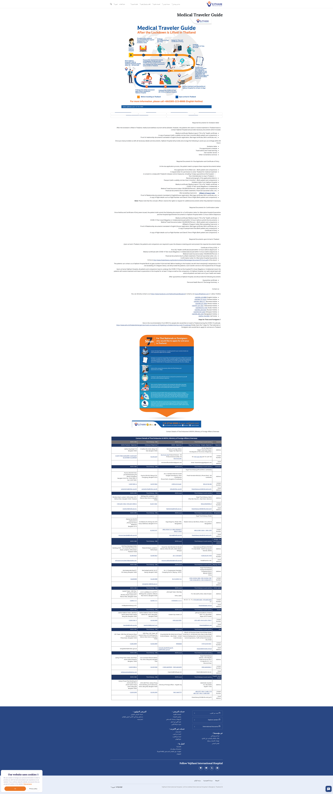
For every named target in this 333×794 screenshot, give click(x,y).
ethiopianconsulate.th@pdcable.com (125, 561)
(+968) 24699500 (167, 667)
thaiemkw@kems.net (206, 625)
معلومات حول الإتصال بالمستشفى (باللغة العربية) (169, 751)
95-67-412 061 (178, 459)
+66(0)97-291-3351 (198, 306)
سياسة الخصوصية (208, 781)
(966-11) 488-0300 (204, 693)
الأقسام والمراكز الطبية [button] (145, 4)
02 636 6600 (154, 620)
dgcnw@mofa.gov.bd (175, 535)
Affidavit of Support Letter (207, 193)
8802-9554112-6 (167, 530)
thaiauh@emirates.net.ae (204, 649)
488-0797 (198, 692)
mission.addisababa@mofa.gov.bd (172, 561)
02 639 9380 (154, 667)
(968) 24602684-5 (206, 667)
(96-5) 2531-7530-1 (206, 620)
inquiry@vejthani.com (202, 294)
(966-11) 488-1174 (206, 692)
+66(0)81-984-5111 (200, 302)
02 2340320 (133, 458)
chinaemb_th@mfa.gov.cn (149, 584)
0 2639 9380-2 (133, 667)
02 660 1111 (154, 601)
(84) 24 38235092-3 (206, 504)
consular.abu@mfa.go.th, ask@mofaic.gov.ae (166, 649)
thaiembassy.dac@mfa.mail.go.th (201, 535)
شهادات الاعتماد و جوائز (213, 741)
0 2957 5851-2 (133, 484)
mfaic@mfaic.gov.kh (176, 489)
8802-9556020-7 (177, 530)
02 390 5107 (153, 530)
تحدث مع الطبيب (176, 737)
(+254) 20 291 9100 (206, 556)
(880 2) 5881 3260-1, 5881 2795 (203, 530)
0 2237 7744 (119, 456)
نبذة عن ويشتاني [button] (176, 4)
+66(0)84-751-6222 (200, 300)
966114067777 (177, 692)
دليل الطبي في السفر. (176, 722)
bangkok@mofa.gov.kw (130, 625)
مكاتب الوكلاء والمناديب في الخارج (210, 738)
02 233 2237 (154, 457)
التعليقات (179, 754)
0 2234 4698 (126, 456)
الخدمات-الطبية (177, 714)
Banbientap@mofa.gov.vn (173, 509)
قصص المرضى (215, 743)
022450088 (134, 579)
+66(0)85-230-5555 (200, 310)
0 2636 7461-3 (133, 620)
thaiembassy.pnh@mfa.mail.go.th (201, 489)
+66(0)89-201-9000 (201, 304)
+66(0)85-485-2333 (198, 314)
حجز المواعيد (122, 4)
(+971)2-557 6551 (206, 644)
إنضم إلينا (178, 746)
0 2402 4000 (133, 644)
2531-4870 (197, 620)
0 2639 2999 (133, 692)
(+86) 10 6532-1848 (194, 578)
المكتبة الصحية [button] (134, 4)
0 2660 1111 (133, 601)
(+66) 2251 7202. (121, 504)
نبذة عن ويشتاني (215, 736)
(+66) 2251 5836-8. (131, 504)
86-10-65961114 (176, 579)
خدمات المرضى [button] (166, 4)
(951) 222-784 (198, 457)
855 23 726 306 (207, 484)
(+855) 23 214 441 (176, 484)
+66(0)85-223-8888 (201, 298)
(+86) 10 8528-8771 (206, 580)
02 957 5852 (154, 484)
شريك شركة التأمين (176, 724)
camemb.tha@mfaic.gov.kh (149, 489)
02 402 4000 (154, 644)
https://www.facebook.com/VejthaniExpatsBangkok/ (168, 294)
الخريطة (217, 781)
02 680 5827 (154, 556)
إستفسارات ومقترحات (175, 749)
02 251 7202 (153, 504)
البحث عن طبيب (177, 734)
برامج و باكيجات (177, 717)
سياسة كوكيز (197, 781)
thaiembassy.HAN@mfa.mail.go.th (202, 509)
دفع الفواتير (178, 739)
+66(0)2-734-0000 (203, 316)
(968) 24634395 (177, 667)
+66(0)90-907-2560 (199, 312)
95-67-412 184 (165, 455)
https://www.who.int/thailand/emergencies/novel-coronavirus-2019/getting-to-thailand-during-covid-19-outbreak (153, 325)
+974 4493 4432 (207, 600)
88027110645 (178, 531)
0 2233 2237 (133, 456)
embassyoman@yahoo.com (129, 672)
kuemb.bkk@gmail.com (150, 625)
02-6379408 (126, 458)
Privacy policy (33, 788)
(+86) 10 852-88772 (195, 580)
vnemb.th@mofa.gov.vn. (130, 509)
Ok (15, 788)
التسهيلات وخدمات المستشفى (173, 719)
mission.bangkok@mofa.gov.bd (128, 535)
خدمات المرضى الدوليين (137, 714)
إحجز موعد (178, 732)
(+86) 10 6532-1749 (206, 578)
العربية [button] (116, 4)
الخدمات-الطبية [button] (156, 4)
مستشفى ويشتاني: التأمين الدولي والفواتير (132, 717)
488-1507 (196, 693)
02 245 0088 (154, 579)
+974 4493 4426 (197, 600)
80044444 (179, 644)
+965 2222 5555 (177, 620)
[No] (41, 770)
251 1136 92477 (177, 556)
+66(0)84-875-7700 (201, 308)
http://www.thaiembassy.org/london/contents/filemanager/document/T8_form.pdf (180, 260)
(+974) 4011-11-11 (177, 601)
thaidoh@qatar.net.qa (205, 606)
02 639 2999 (154, 692)
